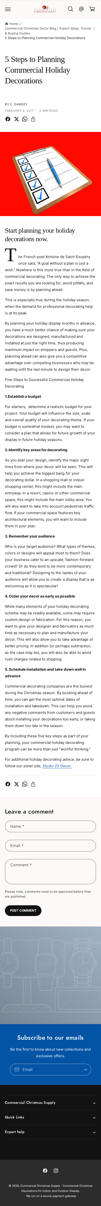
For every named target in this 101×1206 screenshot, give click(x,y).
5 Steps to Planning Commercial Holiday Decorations (45, 38)
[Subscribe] (85, 1069)
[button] (7, 9)
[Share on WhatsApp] (25, 119)
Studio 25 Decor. (56, 766)
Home (13, 24)
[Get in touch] (81, 9)
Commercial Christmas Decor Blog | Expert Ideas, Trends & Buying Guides (48, 30)
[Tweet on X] (16, 119)
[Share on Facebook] (8, 119)
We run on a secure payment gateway (51, 1196)
